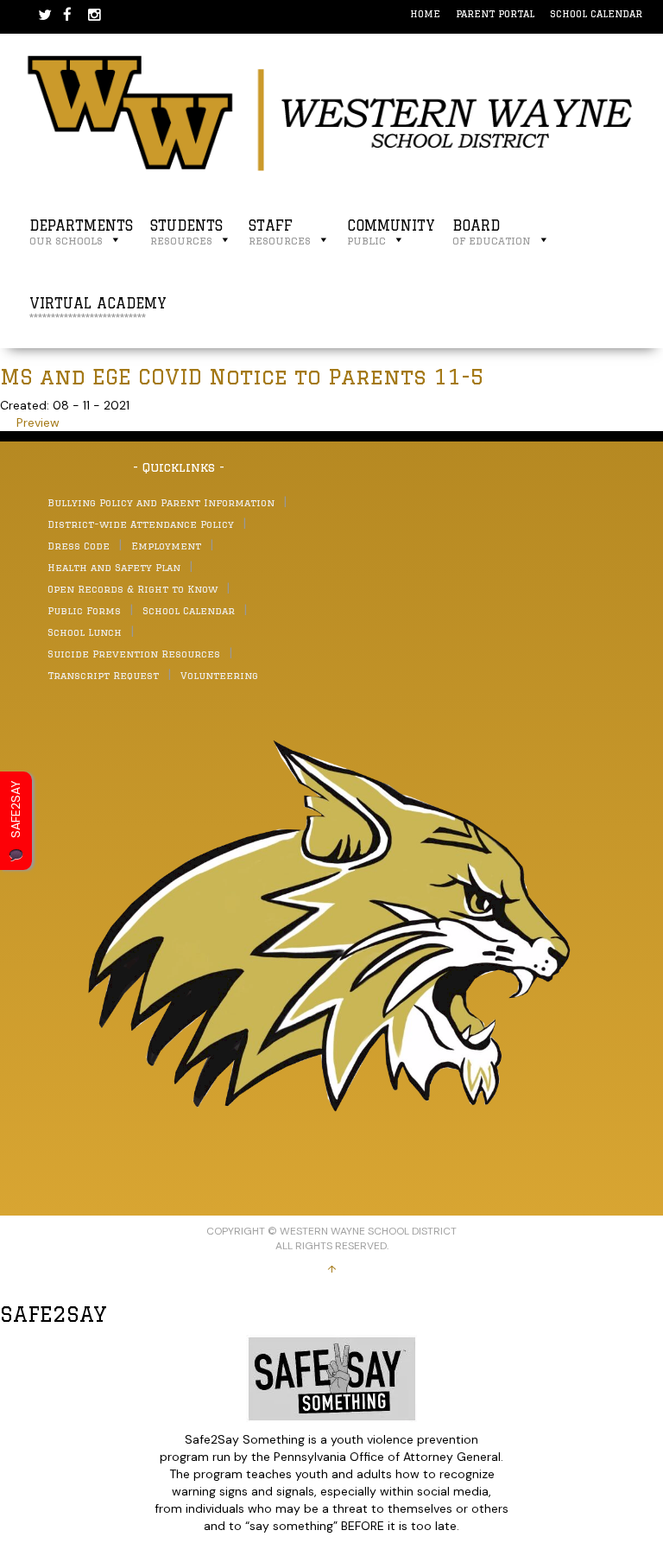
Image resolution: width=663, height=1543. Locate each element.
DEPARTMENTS (81, 232)
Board (491, 232)
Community (391, 232)
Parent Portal (495, 13)
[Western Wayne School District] (331, 112)
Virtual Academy (98, 309)
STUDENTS (186, 232)
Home (425, 13)
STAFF (280, 232)
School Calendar (596, 13)
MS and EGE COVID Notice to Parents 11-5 (242, 376)
